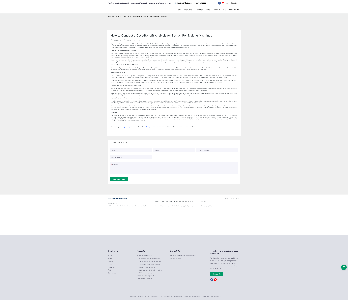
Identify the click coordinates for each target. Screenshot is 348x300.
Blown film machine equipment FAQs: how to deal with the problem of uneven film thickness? (174, 201)
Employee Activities (207, 206)
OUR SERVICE (113, 203)
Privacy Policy (216, 296)
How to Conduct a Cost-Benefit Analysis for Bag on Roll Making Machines (141, 16)
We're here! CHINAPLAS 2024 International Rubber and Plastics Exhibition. (128, 206)
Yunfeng (111, 16)
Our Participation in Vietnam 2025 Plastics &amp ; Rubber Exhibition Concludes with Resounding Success (174, 206)
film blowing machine (149, 127)
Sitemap (206, 296)
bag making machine (129, 127)
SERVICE (203, 201)
